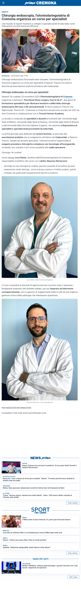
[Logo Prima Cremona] (40, 3)
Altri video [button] (73, 577)
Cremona (67, 96)
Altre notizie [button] (73, 503)
